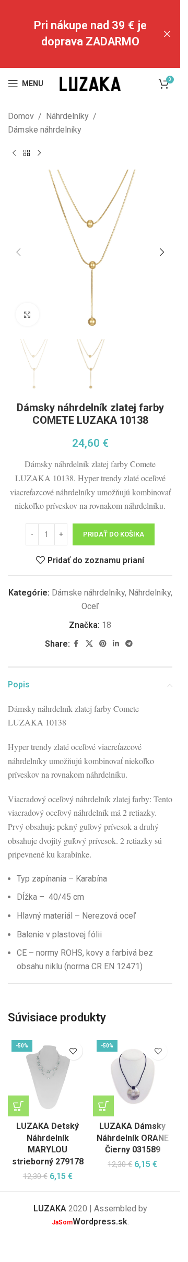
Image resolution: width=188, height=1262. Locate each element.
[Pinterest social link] (103, 644)
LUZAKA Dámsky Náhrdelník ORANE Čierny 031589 (133, 1137)
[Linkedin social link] (116, 644)
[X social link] (89, 644)
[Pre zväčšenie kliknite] (27, 314)
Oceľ (90, 606)
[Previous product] (14, 153)
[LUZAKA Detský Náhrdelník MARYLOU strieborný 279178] (48, 1076)
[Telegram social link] (129, 644)
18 (106, 625)
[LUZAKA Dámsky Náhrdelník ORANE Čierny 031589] (133, 1076)
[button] (18, 252)
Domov (21, 116)
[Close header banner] (167, 34)
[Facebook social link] (76, 644)
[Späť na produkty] (26, 153)
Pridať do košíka (113, 534)
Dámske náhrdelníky (44, 130)
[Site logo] (90, 83)
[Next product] (39, 153)
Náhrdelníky (67, 116)
